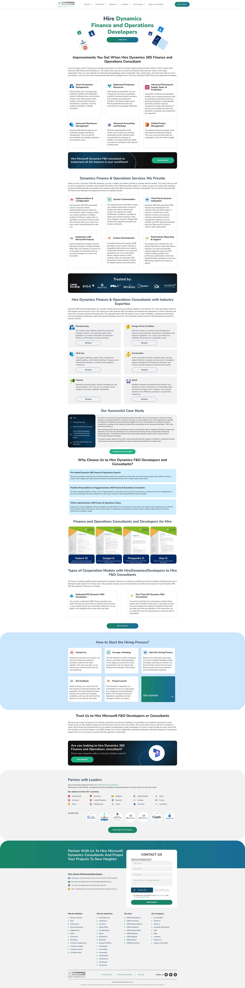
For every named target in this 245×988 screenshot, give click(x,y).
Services (87, 4)
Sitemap (141, 975)
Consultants (99, 4)
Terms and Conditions (124, 975)
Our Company (138, 4)
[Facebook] (166, 974)
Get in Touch (182, 4)
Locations (125, 4)
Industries (112, 4)
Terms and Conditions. (141, 897)
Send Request (151, 902)
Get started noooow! (155, 683)
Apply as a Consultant (156, 4)
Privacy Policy (160, 895)
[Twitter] (170, 974)
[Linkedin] (175, 974)
